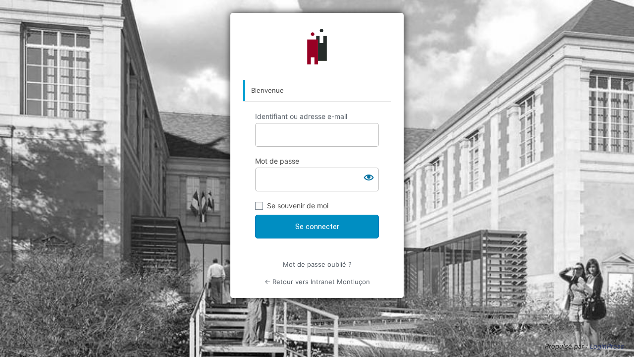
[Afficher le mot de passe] (369, 177)
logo (317, 46)
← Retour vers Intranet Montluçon (317, 282)
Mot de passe (277, 161)
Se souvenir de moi (297, 205)
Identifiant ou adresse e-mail (301, 116)
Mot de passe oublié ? (317, 264)
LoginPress (607, 346)
